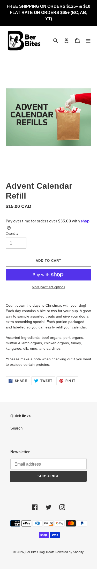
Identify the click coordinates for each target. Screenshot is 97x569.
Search (16, 428)
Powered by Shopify (69, 552)
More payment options (48, 287)
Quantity (12, 233)
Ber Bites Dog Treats (39, 552)
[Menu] (88, 40)
